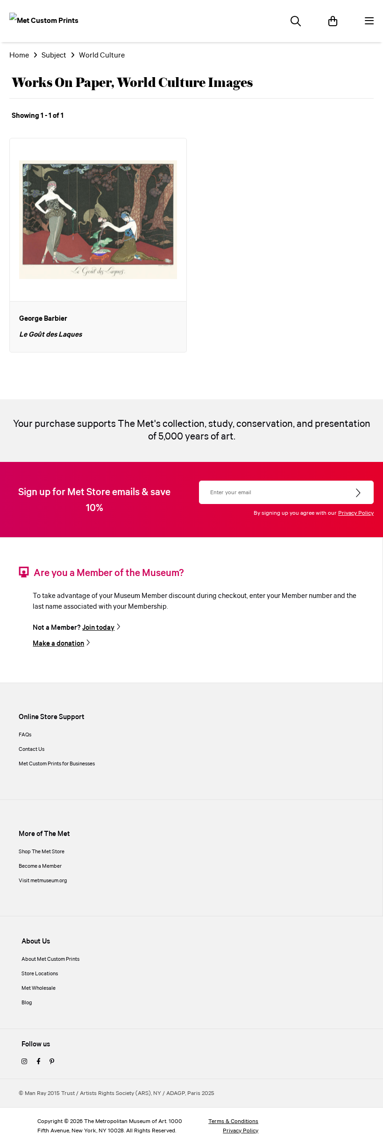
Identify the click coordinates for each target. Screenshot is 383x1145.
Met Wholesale (38, 988)
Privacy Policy (356, 513)
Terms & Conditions (233, 1121)
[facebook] (38, 1062)
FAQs (25, 735)
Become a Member (40, 866)
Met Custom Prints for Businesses (57, 764)
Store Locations (39, 974)
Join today (98, 628)
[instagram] (24, 1062)
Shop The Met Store (41, 852)
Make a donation (58, 643)
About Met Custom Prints (50, 959)
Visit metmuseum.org (43, 881)
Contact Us (31, 749)
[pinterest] (52, 1062)
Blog (26, 1003)
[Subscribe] (359, 493)
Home (19, 55)
